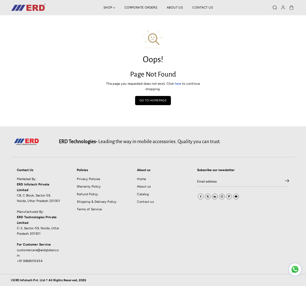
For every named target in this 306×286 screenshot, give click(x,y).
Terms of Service (89, 209)
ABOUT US (175, 7)
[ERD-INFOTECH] (28, 7)
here (178, 84)
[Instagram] (221, 196)
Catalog (143, 194)
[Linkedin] (214, 196)
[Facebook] (200, 196)
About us (144, 186)
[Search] (275, 7)
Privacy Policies (88, 179)
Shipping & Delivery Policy (96, 202)
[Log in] (283, 7)
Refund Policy (87, 194)
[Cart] (291, 7)
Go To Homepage (153, 100)
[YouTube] (236, 196)
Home (141, 179)
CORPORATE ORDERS (140, 7)
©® (48, 280)
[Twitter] (207, 196)
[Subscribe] (287, 181)
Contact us (145, 202)
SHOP (108, 7)
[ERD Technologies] (295, 269)
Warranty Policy (89, 186)
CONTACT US (202, 7)
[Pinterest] (229, 196)
